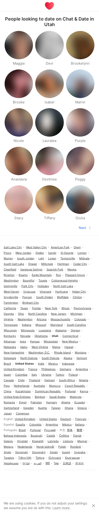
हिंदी (48, 463)
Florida (36, 308)
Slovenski (21, 452)
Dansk (77, 435)
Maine (56, 347)
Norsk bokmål (45, 446)
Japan (8, 413)
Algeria (65, 402)
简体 (70, 430)
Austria (42, 408)
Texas (24, 308)
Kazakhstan (23, 391)
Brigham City (30, 302)
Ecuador (79, 402)
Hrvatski (22, 441)
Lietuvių (68, 441)
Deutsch (65, 419)
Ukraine (46, 374)
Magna (71, 269)
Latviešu (53, 441)
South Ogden (44, 297)
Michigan (76, 313)
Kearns (23, 275)
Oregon (75, 330)
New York (51, 308)
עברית (26, 463)
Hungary (51, 402)
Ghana (69, 408)
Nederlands (24, 446)
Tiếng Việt (24, 457)
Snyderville (11, 297)
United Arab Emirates (17, 397)
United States (48, 419)
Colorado (80, 319)
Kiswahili (38, 441)
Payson (27, 297)
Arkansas (10, 341)
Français (80, 419)
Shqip (7, 452)
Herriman (63, 264)
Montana (80, 352)
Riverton (9, 275)
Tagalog (9, 457)
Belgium (40, 397)
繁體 (79, 430)
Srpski (54, 452)
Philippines (48, 369)
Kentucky (10, 336)
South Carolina (76, 325)
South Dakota (50, 358)
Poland (73, 374)
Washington (24, 319)
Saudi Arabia (57, 397)
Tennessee (11, 325)
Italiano (79, 424)
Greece (82, 408)
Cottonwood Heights (64, 280)
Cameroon (22, 413)
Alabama (61, 330)
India (41, 363)
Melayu (8, 446)
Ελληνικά (55, 457)
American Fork (60, 247)
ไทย (56, 463)
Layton (82, 253)
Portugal (35, 430)
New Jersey (58, 313)
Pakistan (36, 402)
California (10, 308)
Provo (7, 253)
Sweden (28, 408)
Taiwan (56, 408)
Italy (34, 374)
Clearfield (10, 269)
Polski (62, 446)
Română (75, 446)
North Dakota (29, 358)
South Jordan (25, 258)
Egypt (22, 402)
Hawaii (68, 347)
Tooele (42, 280)
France (32, 369)
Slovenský (39, 452)
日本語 (67, 463)
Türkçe (39, 457)
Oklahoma (41, 336)
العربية (37, 463)
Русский (49, 430)
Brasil (22, 430)
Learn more (61, 508)
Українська (11, 463)
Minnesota (28, 330)
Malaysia (76, 397)
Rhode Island (62, 352)
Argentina (52, 424)
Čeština (64, 435)
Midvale (84, 258)
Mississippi (51, 341)
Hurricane (61, 291)
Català (51, 435)
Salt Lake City (13, 247)
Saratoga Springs (31, 269)
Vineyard (45, 291)
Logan (52, 258)
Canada (9, 380)
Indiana (26, 325)
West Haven (11, 291)
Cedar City (80, 264)
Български (72, 457)
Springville (10, 286)
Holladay (43, 286)
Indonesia (68, 363)
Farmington (11, 302)
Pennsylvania (82, 308)
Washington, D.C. (39, 352)
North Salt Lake (63, 286)
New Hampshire (14, 352)
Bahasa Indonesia (15, 435)
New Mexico (70, 341)
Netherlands (21, 385)
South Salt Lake (14, 264)
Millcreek (47, 264)
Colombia (35, 424)
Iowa (23, 341)
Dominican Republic (48, 391)
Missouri (40, 325)
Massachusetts (60, 319)
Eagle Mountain (42, 275)
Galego (8, 441)
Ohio (21, 313)
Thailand (34, 380)
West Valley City (36, 247)
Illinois (65, 308)
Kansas (35, 341)
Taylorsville (67, 258)
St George (67, 253)
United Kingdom (25, 419)
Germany (65, 369)
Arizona (42, 319)
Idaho (23, 347)
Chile (21, 380)
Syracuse (29, 291)
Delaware (10, 358)
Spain (7, 374)
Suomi (66, 452)
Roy (58, 275)
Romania (9, 402)
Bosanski (36, 435)
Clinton (77, 297)
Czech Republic (75, 385)
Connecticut (70, 336)
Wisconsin (10, 330)
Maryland (56, 325)
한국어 (79, 463)
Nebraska (10, 347)
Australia (39, 385)
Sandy (52, 253)
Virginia (8, 319)
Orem (77, 247)
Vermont (81, 358)
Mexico (53, 363)
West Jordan (23, 253)
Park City (27, 286)
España (20, 424)
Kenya (84, 391)
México (67, 424)
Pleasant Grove (75, 275)
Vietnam (49, 380)
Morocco (55, 385)
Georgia (9, 313)
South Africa (67, 380)
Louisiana (45, 330)
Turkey (59, 374)
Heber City (79, 291)
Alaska (68, 358)
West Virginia (40, 347)
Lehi (41, 258)
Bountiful (28, 280)
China (7, 391)
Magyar (82, 441)
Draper (32, 264)
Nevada (25, 336)
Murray (8, 258)
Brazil (7, 363)
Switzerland (11, 408)
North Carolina (37, 313)
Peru (7, 385)
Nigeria (83, 380)
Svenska (79, 452)
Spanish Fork (55, 269)
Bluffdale (63, 297)
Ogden (39, 253)
